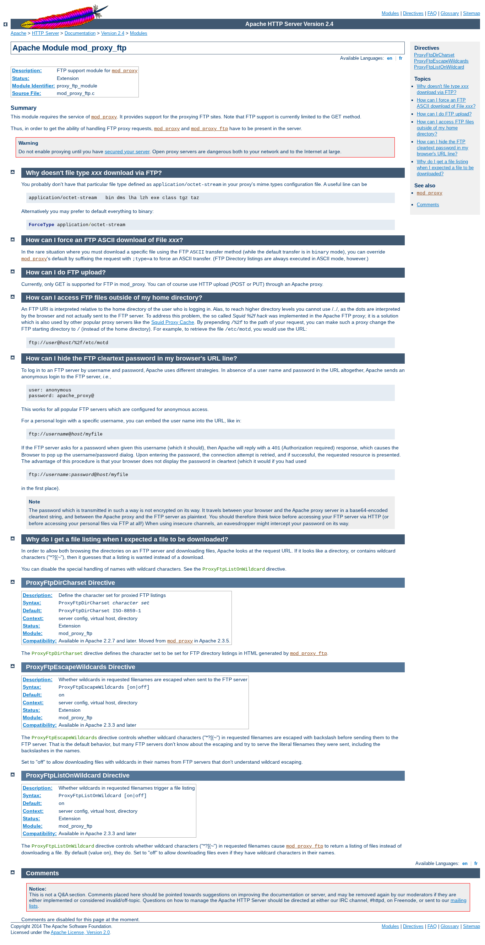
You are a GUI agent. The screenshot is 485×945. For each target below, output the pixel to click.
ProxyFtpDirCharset (434, 55)
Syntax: (32, 602)
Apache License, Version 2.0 (80, 932)
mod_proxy (124, 71)
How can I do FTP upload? (444, 114)
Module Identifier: (33, 86)
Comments (428, 204)
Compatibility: (40, 641)
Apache (18, 33)
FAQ (432, 13)
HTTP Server (45, 33)
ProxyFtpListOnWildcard (439, 67)
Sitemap (471, 13)
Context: (33, 618)
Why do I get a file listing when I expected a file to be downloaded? (445, 167)
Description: (27, 70)
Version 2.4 (112, 33)
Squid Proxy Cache (172, 322)
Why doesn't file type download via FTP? (443, 89)
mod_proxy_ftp (209, 129)
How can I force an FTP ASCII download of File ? (446, 103)
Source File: (26, 93)
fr (401, 58)
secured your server (127, 151)
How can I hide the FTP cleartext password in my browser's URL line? (442, 147)
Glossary (450, 13)
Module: (33, 633)
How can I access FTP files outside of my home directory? (445, 128)
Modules (390, 13)
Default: (32, 610)
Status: (20, 78)
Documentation (80, 33)
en (390, 58)
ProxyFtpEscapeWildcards (441, 61)
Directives (413, 13)
